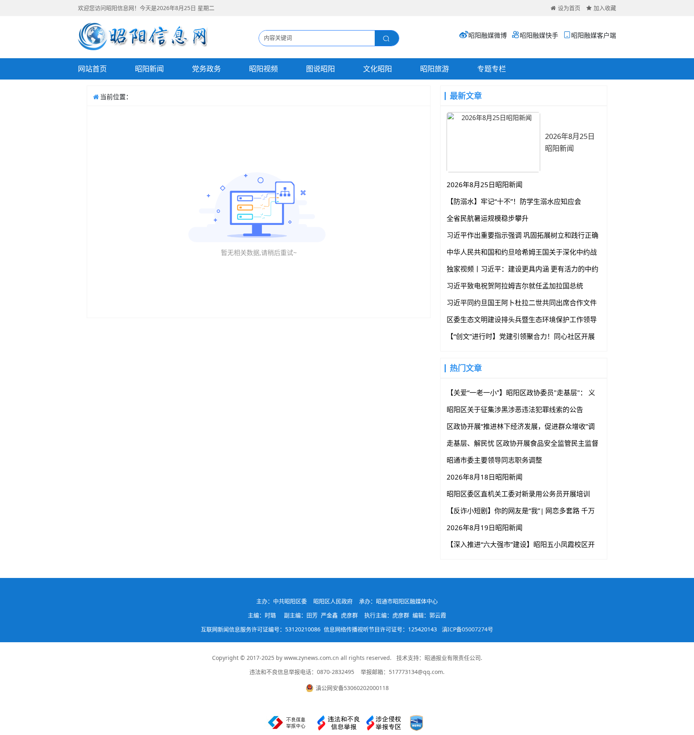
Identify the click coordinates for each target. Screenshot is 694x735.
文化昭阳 (377, 69)
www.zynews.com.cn (311, 658)
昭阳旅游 (434, 69)
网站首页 (92, 69)
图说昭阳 (320, 69)
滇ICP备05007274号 (467, 629)
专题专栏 (491, 69)
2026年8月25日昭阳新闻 (570, 142)
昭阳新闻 (149, 69)
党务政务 (206, 69)
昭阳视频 (263, 69)
